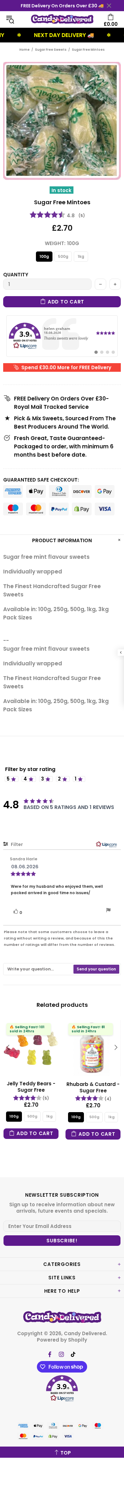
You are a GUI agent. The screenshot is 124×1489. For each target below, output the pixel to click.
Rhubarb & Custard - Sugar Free (93, 1087)
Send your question (96, 969)
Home (24, 49)
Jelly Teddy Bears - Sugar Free (31, 1087)
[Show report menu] (108, 911)
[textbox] (38, 969)
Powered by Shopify (62, 1340)
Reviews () (57, 215)
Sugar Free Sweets (50, 49)
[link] (62, 336)
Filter (16, 844)
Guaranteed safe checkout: (41, 480)
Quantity (15, 275)
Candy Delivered (62, 19)
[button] (62, 1389)
